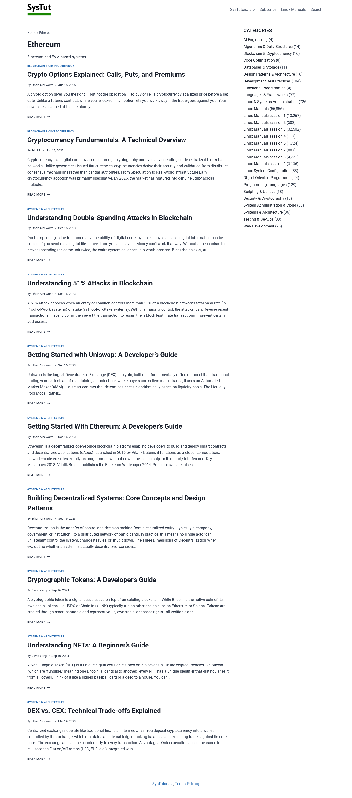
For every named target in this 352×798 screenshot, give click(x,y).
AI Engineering (256, 39)
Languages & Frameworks (266, 95)
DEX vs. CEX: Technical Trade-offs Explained (94, 711)
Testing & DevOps (258, 219)
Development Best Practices (267, 81)
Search (316, 9)
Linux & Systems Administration (271, 101)
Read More (38, 117)
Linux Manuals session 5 (265, 143)
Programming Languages (265, 184)
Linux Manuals (293, 9)
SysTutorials (162, 783)
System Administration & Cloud (270, 205)
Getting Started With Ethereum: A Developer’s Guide (104, 426)
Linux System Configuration (267, 171)
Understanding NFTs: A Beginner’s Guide (88, 645)
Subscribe (268, 9)
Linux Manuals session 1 (265, 115)
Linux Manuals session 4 (265, 136)
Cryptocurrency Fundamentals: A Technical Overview (106, 140)
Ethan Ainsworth (42, 85)
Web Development (259, 226)
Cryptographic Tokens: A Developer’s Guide (91, 580)
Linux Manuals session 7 (265, 150)
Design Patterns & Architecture (269, 74)
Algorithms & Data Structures (268, 46)
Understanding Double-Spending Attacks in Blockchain (109, 218)
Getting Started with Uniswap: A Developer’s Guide (102, 355)
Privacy (193, 783)
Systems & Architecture (45, 209)
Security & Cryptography (264, 198)
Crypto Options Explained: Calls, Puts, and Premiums (106, 74)
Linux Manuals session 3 (265, 129)
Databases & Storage (261, 67)
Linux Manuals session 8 (265, 157)
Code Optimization (259, 60)
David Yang (39, 590)
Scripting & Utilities (259, 191)
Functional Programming (265, 88)
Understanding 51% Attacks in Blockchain (90, 283)
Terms (180, 783)
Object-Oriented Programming (269, 177)
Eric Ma (36, 150)
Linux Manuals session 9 (265, 164)
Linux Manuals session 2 (265, 122)
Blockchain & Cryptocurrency (50, 66)
